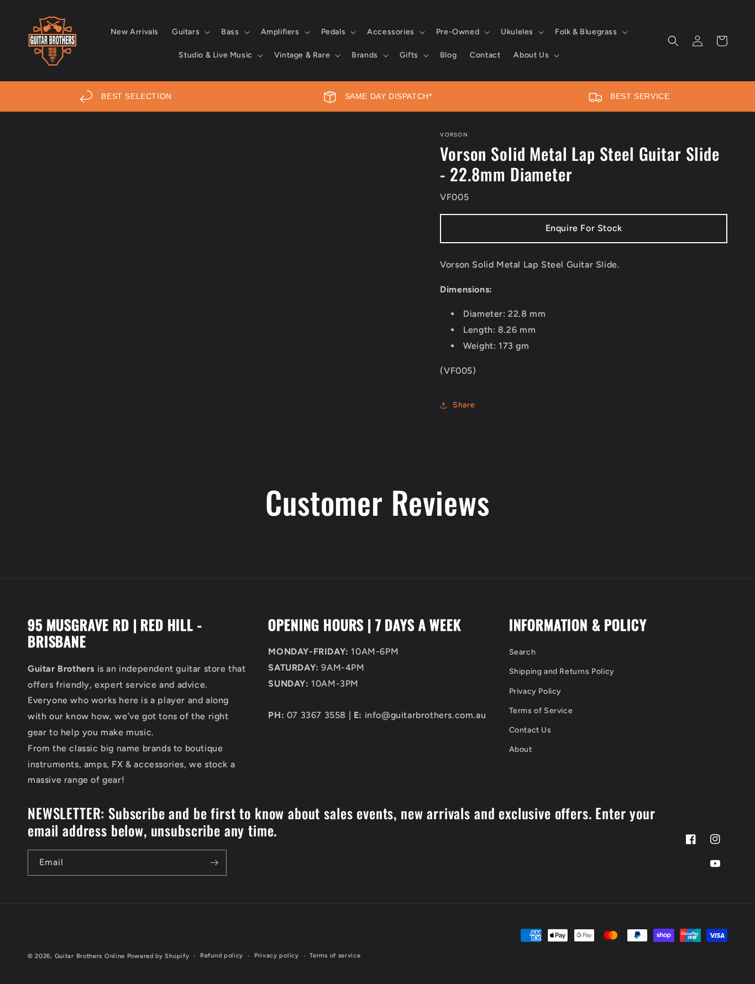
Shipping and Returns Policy (562, 671)
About (520, 749)
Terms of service (335, 955)
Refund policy (221, 955)
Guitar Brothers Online (90, 956)
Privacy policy (276, 955)
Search (522, 652)
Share (464, 405)
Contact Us (530, 730)
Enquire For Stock (584, 228)
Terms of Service (541, 710)
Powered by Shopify (158, 956)
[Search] (673, 41)
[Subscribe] (214, 863)
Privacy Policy (535, 691)
